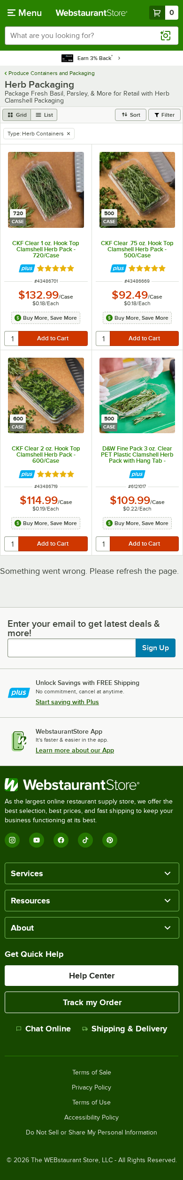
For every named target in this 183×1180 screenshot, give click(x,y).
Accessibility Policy (91, 1117)
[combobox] (91, 35)
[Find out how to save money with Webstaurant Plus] (27, 268)
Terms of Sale (91, 1072)
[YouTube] (36, 840)
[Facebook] (61, 840)
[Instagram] (12, 840)
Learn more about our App (75, 750)
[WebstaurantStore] (91, 784)
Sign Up (155, 648)
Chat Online (48, 1028)
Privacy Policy (91, 1087)
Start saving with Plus (67, 702)
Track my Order (92, 1002)
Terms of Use (91, 1102)
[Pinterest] (109, 840)
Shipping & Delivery (129, 1028)
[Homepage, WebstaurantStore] (92, 13)
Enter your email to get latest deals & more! (84, 628)
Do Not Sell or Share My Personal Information (91, 1132)
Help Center (91, 975)
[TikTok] (85, 840)
